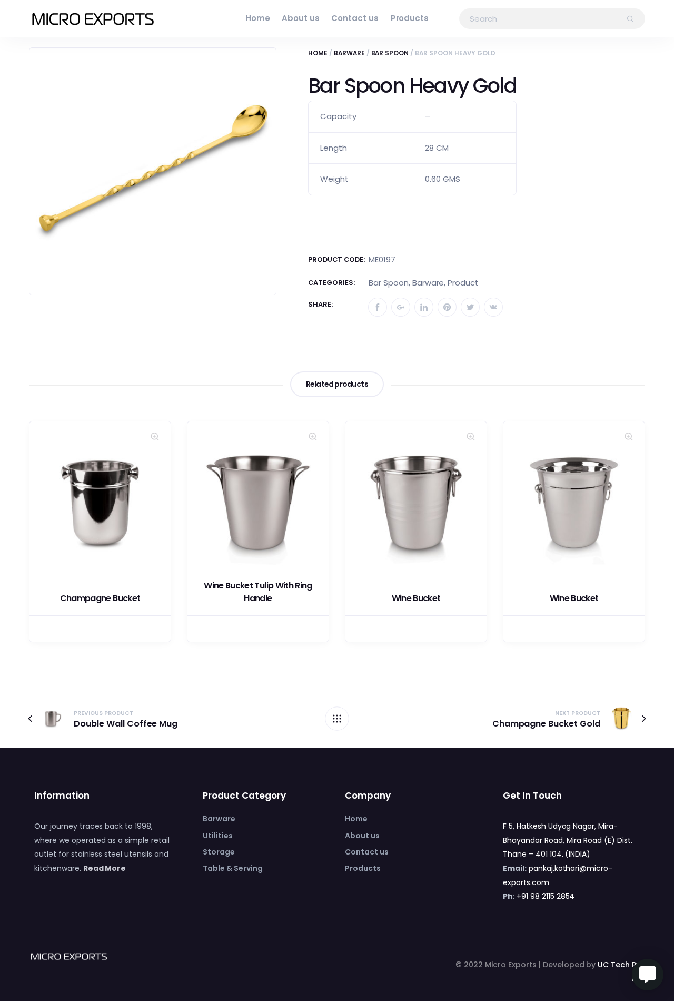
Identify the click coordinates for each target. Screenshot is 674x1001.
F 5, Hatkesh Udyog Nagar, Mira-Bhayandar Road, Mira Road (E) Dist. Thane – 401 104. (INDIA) (567, 840)
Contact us (355, 18)
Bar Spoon (390, 53)
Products (410, 18)
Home (257, 18)
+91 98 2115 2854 (546, 896)
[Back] (337, 718)
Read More (104, 868)
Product (463, 282)
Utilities (218, 835)
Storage (219, 852)
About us (301, 18)
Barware (349, 53)
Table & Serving (233, 868)
